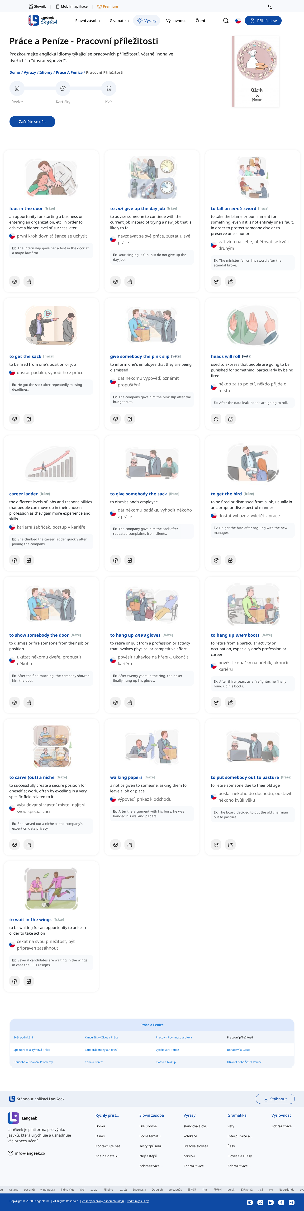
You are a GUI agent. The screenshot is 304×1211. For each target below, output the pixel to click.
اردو (260, 1190)
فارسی (123, 1190)
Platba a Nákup (166, 1062)
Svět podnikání (23, 1037)
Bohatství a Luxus (238, 1050)
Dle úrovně (148, 1126)
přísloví (189, 1156)
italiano (13, 1190)
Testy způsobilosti (151, 1146)
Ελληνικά (246, 1190)
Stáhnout (278, 1098)
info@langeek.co (30, 1153)
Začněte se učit (32, 121)
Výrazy (30, 72)
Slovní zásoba (151, 1115)
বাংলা (271, 1190)
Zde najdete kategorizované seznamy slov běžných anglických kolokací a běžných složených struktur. (107, 1156)
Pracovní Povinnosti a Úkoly (174, 1037)
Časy (231, 1146)
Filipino (108, 1190)
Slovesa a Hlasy (240, 1156)
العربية (94, 1190)
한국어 (217, 1190)
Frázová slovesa (196, 1146)
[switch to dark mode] (271, 6)
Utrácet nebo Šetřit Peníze (244, 1062)
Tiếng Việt (67, 1190)
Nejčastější (148, 1156)
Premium (110, 6)
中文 (205, 1190)
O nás (100, 1136)
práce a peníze (69, 72)
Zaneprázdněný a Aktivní (101, 1050)
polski (231, 1190)
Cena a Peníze (94, 1062)
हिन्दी (82, 1190)
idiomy (45, 72)
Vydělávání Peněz (167, 1050)
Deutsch (157, 1190)
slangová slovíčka (196, 1126)
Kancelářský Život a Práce (102, 1037)
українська (47, 1190)
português (175, 1190)
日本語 (192, 1190)
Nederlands (286, 1190)
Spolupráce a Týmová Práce (32, 1050)
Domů (15, 72)
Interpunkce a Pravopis (240, 1136)
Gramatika (237, 1115)
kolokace (190, 1136)
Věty (231, 1126)
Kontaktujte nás (107, 1146)
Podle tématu (150, 1136)
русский (29, 1190)
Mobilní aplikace (74, 6)
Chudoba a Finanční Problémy (33, 1062)
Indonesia (139, 1190)
